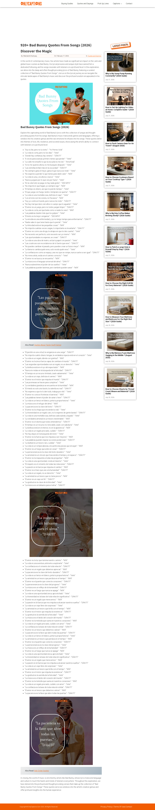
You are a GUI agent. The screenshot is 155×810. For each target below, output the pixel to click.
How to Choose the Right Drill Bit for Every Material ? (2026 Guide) (119, 284)
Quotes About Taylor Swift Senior (47, 345)
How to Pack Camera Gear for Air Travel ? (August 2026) (119, 144)
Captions (116, 3)
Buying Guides (67, 3)
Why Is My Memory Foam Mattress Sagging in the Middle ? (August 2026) (120, 355)
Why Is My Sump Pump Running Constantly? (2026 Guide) (118, 74)
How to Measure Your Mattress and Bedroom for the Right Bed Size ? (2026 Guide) (118, 319)
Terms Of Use (119, 807)
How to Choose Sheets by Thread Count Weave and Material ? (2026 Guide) (120, 391)
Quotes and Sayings (85, 3)
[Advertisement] (77, 23)
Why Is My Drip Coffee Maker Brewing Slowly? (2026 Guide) (117, 214)
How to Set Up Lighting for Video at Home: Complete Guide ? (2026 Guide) (119, 109)
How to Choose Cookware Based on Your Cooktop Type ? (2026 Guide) (119, 179)
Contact (129, 3)
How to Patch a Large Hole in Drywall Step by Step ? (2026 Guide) (117, 249)
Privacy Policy (106, 807)
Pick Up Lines (103, 3)
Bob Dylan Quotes (41, 771)
